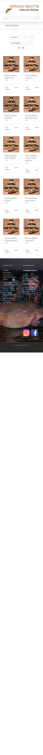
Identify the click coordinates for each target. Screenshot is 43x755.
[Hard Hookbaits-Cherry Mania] (11, 144)
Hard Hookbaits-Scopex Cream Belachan (31, 158)
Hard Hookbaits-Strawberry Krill (11, 239)
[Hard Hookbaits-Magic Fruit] (11, 64)
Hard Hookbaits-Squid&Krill (31, 239)
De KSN (25, 316)
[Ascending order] (32, 37)
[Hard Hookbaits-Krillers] (11, 187)
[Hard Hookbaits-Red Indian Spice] (32, 104)
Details (16, 87)
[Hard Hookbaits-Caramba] (11, 104)
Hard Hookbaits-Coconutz (31, 76)
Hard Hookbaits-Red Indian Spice (31, 116)
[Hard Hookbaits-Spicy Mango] (32, 187)
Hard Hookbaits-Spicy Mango (31, 199)
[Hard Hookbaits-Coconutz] (32, 64)
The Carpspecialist (28, 318)
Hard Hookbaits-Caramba (11, 116)
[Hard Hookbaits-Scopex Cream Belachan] (32, 144)
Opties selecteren (7, 88)
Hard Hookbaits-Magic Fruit (11, 76)
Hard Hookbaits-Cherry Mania (11, 157)
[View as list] (23, 48)
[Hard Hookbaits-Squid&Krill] (32, 227)
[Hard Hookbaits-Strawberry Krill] (11, 227)
